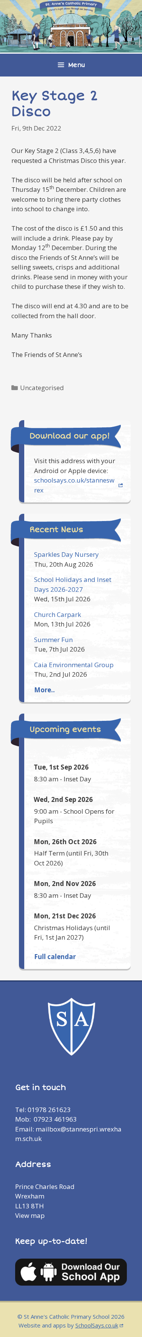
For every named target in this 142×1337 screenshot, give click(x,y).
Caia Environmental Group (74, 664)
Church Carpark (57, 614)
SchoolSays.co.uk (96, 1325)
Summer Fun (53, 639)
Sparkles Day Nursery (66, 554)
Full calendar (55, 956)
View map (30, 1215)
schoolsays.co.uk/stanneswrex (74, 485)
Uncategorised (42, 387)
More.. (44, 689)
